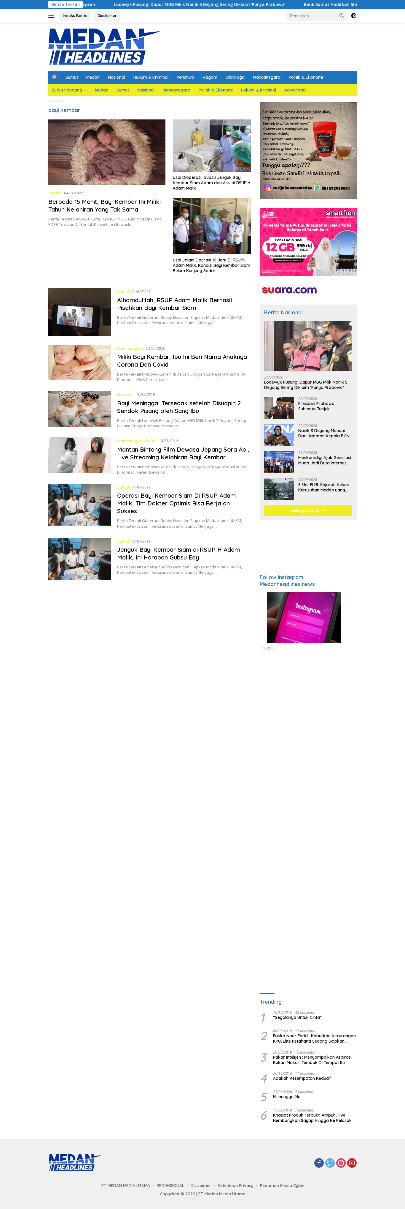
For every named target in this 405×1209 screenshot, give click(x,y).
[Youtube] (352, 1163)
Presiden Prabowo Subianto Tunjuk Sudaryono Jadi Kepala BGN (321, 406)
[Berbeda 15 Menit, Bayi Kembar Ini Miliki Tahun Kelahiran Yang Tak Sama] (106, 152)
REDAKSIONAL (170, 1185)
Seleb (151, 440)
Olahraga (235, 77)
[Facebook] (319, 1163)
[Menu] (52, 16)
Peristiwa (185, 77)
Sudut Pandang (67, 90)
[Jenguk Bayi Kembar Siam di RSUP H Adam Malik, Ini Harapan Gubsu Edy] (79, 559)
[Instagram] (341, 1163)
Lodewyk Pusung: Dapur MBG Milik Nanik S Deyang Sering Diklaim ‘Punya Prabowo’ (156, 4)
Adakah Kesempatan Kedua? (302, 1078)
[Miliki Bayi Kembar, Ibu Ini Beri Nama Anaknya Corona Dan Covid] (79, 363)
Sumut (72, 77)
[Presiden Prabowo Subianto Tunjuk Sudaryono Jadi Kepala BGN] (279, 408)
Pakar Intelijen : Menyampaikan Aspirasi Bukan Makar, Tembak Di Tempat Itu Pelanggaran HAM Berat (312, 1059)
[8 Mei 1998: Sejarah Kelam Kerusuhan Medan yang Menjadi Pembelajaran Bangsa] (279, 489)
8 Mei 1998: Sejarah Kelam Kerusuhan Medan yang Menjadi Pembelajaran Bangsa (323, 487)
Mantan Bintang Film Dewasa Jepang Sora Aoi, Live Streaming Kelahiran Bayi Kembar (183, 453)
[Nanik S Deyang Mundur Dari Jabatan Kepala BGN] (279, 435)
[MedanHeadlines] (104, 46)
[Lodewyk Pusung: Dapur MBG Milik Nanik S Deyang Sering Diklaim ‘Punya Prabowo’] (308, 346)
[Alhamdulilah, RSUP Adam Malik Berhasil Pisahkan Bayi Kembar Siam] (79, 312)
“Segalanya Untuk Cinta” (297, 1017)
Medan (93, 77)
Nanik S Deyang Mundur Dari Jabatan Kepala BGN (324, 433)
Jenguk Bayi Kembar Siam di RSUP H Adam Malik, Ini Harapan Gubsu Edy (178, 553)
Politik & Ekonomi (306, 77)
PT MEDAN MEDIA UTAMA (125, 1185)
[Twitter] (330, 1163)
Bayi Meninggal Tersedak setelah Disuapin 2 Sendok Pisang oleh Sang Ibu (179, 406)
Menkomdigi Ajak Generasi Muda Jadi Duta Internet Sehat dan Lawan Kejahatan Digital (324, 460)
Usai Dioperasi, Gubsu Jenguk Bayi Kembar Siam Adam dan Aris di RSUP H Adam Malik (211, 183)
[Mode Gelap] (354, 16)
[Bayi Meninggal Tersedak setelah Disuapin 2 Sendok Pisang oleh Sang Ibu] (79, 409)
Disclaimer (107, 15)
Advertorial (295, 90)
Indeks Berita (75, 15)
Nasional (116, 77)
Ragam (210, 77)
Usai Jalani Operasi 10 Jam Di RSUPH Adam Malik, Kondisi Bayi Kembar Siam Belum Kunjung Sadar (211, 265)
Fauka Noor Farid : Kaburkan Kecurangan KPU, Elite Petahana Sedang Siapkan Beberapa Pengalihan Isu (314, 1038)
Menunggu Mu (286, 1096)
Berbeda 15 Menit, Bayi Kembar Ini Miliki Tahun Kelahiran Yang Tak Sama (104, 205)
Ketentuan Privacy (235, 1185)
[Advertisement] (308, 709)
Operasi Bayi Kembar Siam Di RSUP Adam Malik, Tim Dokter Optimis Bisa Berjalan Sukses (176, 503)
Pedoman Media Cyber (282, 1185)
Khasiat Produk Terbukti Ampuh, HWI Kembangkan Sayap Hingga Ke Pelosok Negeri (312, 1117)
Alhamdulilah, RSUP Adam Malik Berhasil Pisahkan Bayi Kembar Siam (174, 303)
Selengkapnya (306, 510)
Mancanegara (266, 77)
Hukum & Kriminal (150, 77)
